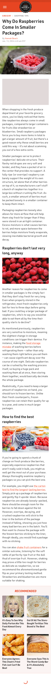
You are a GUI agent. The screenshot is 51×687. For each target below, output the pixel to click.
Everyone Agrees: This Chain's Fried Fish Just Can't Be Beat (11, 663)
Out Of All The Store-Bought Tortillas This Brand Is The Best (37, 623)
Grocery (6, 16)
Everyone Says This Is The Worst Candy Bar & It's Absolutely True (38, 663)
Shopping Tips (21, 16)
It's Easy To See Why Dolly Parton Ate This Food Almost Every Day (13, 625)
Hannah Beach (11, 38)
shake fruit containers (29, 547)
